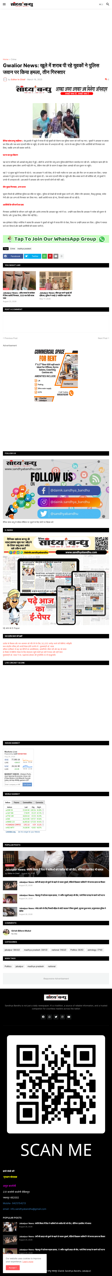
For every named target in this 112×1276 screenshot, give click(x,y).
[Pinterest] (50, 256)
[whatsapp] (49, 1016)
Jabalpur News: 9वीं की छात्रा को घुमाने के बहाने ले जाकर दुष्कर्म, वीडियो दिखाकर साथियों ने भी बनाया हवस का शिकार (62, 882)
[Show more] (61, 256)
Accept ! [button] (13, 1267)
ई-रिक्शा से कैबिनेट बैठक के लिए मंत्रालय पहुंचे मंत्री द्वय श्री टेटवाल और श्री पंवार (33, 652)
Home (5, 59)
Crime (13, 59)
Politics (76, 950)
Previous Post (11, 338)
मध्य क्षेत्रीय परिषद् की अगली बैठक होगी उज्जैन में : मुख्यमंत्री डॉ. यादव (28, 646)
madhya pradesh (24, 248)
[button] (4, 4)
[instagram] (62, 1016)
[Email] (55, 256)
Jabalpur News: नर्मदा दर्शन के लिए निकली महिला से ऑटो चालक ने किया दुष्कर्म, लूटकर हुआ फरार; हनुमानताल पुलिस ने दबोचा (62, 909)
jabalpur (12, 950)
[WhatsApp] (44, 256)
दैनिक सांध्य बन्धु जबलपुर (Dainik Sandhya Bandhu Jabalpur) (65, 1271)
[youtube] (68, 1016)
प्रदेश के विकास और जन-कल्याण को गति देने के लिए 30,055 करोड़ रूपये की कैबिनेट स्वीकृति (37, 643)
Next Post (102, 338)
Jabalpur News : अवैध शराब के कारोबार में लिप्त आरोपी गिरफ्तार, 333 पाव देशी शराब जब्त (19, 295)
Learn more (27, 1261)
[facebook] (43, 1016)
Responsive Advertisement (56, 978)
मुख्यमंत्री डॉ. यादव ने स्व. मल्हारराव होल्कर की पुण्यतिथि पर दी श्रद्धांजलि (29, 655)
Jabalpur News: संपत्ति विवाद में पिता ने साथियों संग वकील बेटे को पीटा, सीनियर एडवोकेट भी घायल (55, 1223)
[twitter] (56, 1016)
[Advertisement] (56, 33)
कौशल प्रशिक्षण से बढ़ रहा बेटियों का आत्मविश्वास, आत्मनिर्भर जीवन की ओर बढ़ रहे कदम (34, 649)
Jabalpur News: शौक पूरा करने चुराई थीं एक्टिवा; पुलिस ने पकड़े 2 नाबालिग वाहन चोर (56, 294)
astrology (95, 950)
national (59, 950)
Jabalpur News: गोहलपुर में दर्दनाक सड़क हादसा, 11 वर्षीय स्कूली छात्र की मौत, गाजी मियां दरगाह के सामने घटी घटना (62, 895)
